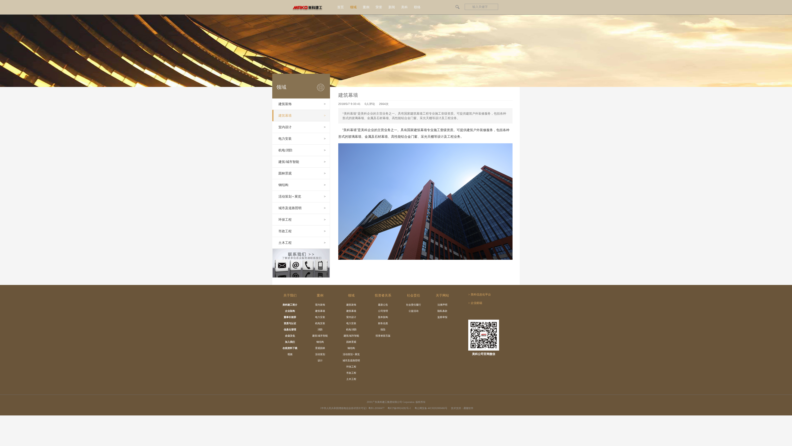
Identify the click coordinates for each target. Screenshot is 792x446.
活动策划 (320, 354)
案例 (366, 7)
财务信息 (383, 323)
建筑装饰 (302, 104)
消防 (320, 329)
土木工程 (302, 242)
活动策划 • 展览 (302, 196)
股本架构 (383, 317)
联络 (417, 7)
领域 (353, 7)
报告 (383, 329)
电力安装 (302, 138)
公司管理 (383, 311)
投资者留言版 (383, 335)
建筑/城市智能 (302, 162)
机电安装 (320, 323)
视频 (290, 354)
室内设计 (302, 127)
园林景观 (302, 173)
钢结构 (302, 185)
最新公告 (383, 304)
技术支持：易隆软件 (462, 408)
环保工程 (302, 219)
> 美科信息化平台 (479, 294)
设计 (320, 360)
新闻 (391, 7)
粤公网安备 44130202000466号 (431, 408)
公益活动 (413, 311)
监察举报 (442, 317)
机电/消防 (302, 150)
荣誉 (379, 7)
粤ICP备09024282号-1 (399, 408)
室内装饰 (320, 304)
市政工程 (302, 231)
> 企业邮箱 (475, 303)
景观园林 (320, 348)
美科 (404, 7)
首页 (340, 7)
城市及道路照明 (302, 208)
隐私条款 (442, 311)
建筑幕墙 (302, 115)
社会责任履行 (413, 304)
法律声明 (442, 304)
